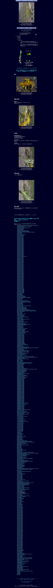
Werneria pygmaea (20, 568)
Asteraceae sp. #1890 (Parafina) (22, 256)
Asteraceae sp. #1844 (20, 242)
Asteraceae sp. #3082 (20, 277)
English (22, 30)
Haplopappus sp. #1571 (20, 387)
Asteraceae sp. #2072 (20, 266)
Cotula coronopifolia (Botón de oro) (22, 355)
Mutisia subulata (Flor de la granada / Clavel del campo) (25, 452)
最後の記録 (31, 579)
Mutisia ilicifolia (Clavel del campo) (22, 443)
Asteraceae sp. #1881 (20, 250)
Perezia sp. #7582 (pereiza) (21, 479)
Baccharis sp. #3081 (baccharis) (22, 308)
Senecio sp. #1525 (20, 518)
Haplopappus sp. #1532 (20, 384)
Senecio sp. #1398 (20, 514)
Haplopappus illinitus (20, 374)
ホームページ (18, 578)
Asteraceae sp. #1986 (20, 261)
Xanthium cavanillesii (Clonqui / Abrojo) (23, 569)
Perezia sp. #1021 (19, 474)
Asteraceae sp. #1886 (20, 254)
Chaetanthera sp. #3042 (20, 339)
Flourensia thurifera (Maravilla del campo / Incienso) (24, 362)
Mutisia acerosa (19, 438)
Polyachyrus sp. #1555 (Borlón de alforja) (23, 487)
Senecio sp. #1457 (20, 515)
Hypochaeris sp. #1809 (20, 410)
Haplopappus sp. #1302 (20, 380)
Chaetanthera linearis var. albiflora (22, 328)
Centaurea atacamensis (20, 315)
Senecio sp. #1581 (20, 524)
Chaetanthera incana (20, 325)
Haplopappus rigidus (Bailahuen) (22, 377)
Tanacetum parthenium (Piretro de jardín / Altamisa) (24, 557)
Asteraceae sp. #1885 (20, 253)
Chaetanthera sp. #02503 (21, 334)
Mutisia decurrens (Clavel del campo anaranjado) (24, 441)
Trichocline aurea (19, 560)
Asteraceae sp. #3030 (20, 276)
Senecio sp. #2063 (20, 538)
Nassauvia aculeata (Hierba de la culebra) (23, 454)
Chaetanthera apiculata (20, 321)
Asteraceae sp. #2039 (20, 265)
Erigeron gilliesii (19, 359)
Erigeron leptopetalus (20, 360)
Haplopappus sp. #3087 (20, 398)
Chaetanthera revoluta (20, 333)
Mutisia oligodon (19, 445)
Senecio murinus (19, 500)
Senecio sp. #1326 (20, 512)
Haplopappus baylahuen (20, 372)
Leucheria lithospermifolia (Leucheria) (22, 421)
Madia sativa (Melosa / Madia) (21, 436)
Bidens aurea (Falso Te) (20, 311)
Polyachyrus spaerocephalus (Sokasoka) (23, 489)
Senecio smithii (19, 505)
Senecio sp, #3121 (20, 506)
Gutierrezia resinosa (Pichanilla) (22, 371)
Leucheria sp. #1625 (20, 424)
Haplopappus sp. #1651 (20, 391)
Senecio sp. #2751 (20, 547)
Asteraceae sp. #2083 (20, 268)
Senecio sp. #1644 (20, 528)
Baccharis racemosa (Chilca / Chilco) (22, 300)
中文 (29, 31)
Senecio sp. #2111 (20, 539)
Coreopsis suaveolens (20, 354)
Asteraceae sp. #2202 (20, 270)
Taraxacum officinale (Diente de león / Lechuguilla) (24, 558)
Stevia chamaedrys (20, 556)
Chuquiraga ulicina (20, 352)
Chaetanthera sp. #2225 (20, 338)
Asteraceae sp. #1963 (20, 259)
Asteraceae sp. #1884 (20, 252)
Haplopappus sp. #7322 (20, 402)
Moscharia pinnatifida (20, 437)
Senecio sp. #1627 (20, 526)
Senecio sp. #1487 (20, 517)
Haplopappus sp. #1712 (20, 394)
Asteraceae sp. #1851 (20, 246)
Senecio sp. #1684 (20, 529)
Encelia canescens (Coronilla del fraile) (23, 358)
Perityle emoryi (19, 480)
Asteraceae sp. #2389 (20, 272)
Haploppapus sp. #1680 (20, 408)
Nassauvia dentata (20, 456)
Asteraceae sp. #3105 (20, 279)
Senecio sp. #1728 (20, 531)
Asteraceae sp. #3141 (20, 281)
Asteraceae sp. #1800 (20, 238)
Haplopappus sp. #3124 (20, 379)
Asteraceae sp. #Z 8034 (20, 291)
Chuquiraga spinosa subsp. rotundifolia (23, 351)
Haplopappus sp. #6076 (20, 401)
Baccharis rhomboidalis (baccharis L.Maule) (23, 301)
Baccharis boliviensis (20, 295)
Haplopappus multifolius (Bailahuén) (22, 375)
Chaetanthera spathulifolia (21, 343)
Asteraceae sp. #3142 (20, 282)
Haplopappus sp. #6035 (20, 400)
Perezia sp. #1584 (19, 476)
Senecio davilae (19, 494)
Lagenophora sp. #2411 (20, 414)
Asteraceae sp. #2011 (20, 263)
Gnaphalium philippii (20, 366)
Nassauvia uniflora (20, 464)
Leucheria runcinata (20, 422)
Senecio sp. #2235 (20, 544)
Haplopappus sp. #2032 (20, 395)
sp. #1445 (18, 572)
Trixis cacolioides (19, 563)
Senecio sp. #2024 (20, 534)
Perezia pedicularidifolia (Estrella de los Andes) (24, 471)
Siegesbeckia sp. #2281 (20, 553)
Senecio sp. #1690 (20, 508)
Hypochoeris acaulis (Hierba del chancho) (23, 412)
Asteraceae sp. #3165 (20, 283)
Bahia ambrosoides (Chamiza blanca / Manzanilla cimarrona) (26, 310)
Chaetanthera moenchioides (21, 332)
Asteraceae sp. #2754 (20, 275)
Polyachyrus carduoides (20, 485)
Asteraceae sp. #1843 (20, 241)
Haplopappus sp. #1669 (20, 392)
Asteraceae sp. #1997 (20, 262)
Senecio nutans (19, 502)
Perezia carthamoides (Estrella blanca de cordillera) (24, 469)
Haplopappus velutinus (20, 405)
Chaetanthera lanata (20, 326)
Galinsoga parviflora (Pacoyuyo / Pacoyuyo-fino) (24, 363)
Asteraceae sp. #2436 (20, 274)
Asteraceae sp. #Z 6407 (20, 288)
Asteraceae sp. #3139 (20, 280)
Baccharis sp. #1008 (20, 304)
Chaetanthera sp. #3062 (20, 340)
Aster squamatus (19, 233)
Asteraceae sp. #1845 (20, 243)
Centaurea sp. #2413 (20, 320)
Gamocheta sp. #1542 (20, 364)
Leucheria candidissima (20, 418)
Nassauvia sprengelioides (21, 463)
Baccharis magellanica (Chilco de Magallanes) (24, 297)
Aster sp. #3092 (19, 232)
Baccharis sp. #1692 (20, 306)
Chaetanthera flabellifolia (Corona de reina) (23, 324)
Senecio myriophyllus (20, 501)
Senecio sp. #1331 (20, 513)
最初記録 (21, 579)
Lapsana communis (20, 415)
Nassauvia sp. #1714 (20, 462)
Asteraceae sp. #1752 (20, 237)
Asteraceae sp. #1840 (20, 240)
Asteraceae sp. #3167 (20, 284)
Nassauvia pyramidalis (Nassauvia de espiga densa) (25, 461)
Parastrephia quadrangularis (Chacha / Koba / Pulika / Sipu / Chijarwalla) (28, 468)
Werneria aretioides (20, 567)
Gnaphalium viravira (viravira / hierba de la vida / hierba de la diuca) (27, 369)
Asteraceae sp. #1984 (20, 260)
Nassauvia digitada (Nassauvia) (21, 457)
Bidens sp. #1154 (19, 312)
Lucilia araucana (19, 433)
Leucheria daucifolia (20, 419)
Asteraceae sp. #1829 (20, 239)
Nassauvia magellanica (20, 459)
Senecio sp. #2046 (20, 535)
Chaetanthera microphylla (21, 330)
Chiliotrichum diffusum (20, 346)
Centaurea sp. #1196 (20, 319)
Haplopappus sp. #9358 (20, 403)
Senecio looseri (19, 499)
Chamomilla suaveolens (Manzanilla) (22, 344)
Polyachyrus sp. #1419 (20, 486)
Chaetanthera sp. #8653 (20, 342)
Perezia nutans (19, 470)
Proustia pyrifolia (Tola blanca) (21, 492)
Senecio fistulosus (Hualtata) (21, 496)
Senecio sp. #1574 (20, 522)
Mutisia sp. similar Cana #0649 (21, 450)
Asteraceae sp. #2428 (20, 273)
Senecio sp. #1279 (20, 511)
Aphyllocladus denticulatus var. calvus (22, 230)
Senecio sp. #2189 (20, 540)
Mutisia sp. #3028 (19, 449)
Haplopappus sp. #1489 (20, 381)
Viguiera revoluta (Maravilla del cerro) (22, 566)
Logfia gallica (19, 432)
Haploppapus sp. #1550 (20, 406)
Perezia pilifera (19, 472)
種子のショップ (34, 578)
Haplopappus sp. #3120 (20, 399)
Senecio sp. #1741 (20, 532)
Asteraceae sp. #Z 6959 (20, 290)
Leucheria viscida (19, 431)
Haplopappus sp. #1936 (20, 378)
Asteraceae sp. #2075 (20, 267)
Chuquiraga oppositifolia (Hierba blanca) (23, 350)
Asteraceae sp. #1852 (20, 247)
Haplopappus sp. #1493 (20, 382)
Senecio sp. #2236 (20, 545)
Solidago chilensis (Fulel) (21, 554)
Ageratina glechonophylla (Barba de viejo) (23, 227)
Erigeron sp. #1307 (20, 361)
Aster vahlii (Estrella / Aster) (21, 234)
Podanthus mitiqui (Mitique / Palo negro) (23, 483)
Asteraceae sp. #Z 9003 (20, 292)
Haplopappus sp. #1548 (20, 386)
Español (25, 30)
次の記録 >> (28, 579)
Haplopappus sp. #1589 (20, 388)
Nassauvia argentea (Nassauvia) (22, 455)
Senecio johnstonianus (20, 498)
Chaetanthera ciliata (20, 322)
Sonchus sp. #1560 (20, 555)
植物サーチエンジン (29, 578)
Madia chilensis (19, 435)
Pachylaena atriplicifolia (20, 466)
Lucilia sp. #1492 (19, 434)
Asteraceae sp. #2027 (20, 264)
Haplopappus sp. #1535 (20, 385)
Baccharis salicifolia (20, 302)
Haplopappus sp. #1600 (20, 390)
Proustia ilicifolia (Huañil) (20, 491)
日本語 (27, 31)
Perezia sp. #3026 (19, 477)
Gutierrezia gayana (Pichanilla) (21, 370)
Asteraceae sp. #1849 (20, 245)
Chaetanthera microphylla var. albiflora (22, 331)
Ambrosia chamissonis (20, 229)
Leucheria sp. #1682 (20, 427)
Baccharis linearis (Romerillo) (21, 296)
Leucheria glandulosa (20, 420)
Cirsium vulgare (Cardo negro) (21, 353)
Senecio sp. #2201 (20, 541)
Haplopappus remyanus (20, 376)
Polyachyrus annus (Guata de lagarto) (22, 484)
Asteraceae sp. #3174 (20, 286)
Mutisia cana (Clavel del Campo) (22, 440)
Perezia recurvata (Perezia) (21, 473)
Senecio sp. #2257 (20, 546)
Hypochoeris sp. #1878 (20, 413)
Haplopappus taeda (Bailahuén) (21, 404)
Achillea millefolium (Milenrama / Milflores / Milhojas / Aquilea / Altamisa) (27, 225)
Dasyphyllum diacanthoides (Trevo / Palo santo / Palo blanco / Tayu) (27, 357)
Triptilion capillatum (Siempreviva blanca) (23, 561)
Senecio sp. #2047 (20, 536)
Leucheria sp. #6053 (20, 429)
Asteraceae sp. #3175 (20, 287)
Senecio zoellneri (19, 552)
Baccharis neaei (19, 299)
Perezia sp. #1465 (19, 475)
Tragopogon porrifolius (20, 559)
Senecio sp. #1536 (20, 519)
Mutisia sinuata (19, 447)
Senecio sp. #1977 (20, 533)
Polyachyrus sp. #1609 (20, 488)
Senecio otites (19, 503)
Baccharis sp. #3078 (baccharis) (22, 307)
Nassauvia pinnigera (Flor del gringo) (22, 460)
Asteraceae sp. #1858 (20, 248)
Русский (31, 30)
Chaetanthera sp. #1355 (20, 336)
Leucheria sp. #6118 (20, 417)
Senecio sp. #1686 (20, 530)
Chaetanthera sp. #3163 (20, 341)
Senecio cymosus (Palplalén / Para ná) (23, 493)
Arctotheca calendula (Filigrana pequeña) (23, 231)
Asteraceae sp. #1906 (20, 257)
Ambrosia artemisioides (20, 228)
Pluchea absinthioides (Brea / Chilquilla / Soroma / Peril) (25, 482)
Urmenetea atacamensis (20, 564)
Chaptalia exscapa (20, 345)
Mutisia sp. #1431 (19, 448)
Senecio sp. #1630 (20, 527)
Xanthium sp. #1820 (20, 570)
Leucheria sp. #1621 (20, 423)
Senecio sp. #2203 (20, 542)
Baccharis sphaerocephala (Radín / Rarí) (23, 309)
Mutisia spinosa (19, 451)
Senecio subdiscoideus (20, 550)
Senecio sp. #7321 (20, 510)
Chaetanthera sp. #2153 (20, 337)
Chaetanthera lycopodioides (21, 329)
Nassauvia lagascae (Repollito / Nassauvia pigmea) (24, 458)
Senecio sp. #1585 (20, 525)
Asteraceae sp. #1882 (20, 251)
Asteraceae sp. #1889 (20, 255)
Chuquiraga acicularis (20, 349)
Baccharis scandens (20, 303)
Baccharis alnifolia (20, 294)
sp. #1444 (18, 571)
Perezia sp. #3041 (19, 478)
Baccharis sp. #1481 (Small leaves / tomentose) (24, 305)
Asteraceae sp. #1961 (20, 258)
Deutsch (28, 30)
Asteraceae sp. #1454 (20, 235)
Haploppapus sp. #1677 (20, 407)
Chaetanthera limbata (20, 327)
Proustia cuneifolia (20, 490)
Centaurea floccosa (20, 317)
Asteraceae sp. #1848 (20, 244)
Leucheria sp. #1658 (20, 426)
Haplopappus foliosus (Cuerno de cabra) (23, 373)
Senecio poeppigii (19, 504)
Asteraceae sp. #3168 (20, 285)
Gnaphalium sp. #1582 (20, 367)
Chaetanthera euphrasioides (21, 323)
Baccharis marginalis (20, 298)
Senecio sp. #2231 (20, 543)
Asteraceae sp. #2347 (20, 271)
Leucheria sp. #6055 (20, 430)
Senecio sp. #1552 (20, 507)
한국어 (24, 31)
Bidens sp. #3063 (19, 313)
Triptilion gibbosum (20, 562)
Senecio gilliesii (19, 497)
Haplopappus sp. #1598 (20, 389)
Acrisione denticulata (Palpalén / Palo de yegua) (24, 226)
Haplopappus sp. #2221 (20, 396)
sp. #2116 (18, 573)
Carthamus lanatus (20, 314)
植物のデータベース (23, 578)
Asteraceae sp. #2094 (20, 269)
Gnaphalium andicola (20, 365)
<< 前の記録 (24, 579)
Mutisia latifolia (19, 444)
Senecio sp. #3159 (20, 549)
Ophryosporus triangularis (21, 465)
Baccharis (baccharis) (20, 293)
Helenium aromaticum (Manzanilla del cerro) (23, 409)
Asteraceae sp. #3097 (20, 278)
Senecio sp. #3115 (20, 548)
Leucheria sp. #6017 (20, 428)
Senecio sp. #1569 (20, 521)
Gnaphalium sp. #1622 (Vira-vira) (22, 368)
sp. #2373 (18, 574)
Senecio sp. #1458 (20, 516)
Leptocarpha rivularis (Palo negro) (22, 416)
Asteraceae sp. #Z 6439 (20, 289)
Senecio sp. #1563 (20, 520)
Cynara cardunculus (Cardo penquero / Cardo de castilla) (25, 356)
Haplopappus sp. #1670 (20, 393)
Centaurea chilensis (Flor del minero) (22, 316)
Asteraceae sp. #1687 (20, 236)
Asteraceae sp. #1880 (20, 249)
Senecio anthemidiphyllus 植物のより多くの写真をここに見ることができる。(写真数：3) (26, 220)
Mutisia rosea (19, 446)
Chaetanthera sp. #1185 (20, 335)
